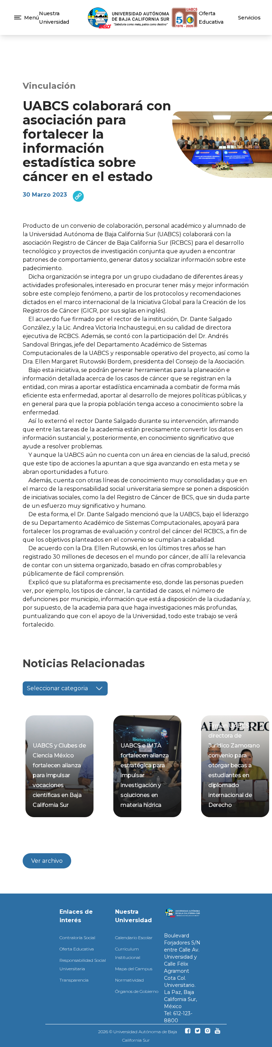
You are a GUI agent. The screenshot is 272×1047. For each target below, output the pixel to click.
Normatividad (129, 980)
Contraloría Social (77, 937)
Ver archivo (47, 860)
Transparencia (74, 980)
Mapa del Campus (133, 968)
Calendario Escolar (134, 937)
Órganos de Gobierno (136, 991)
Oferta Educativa (77, 949)
